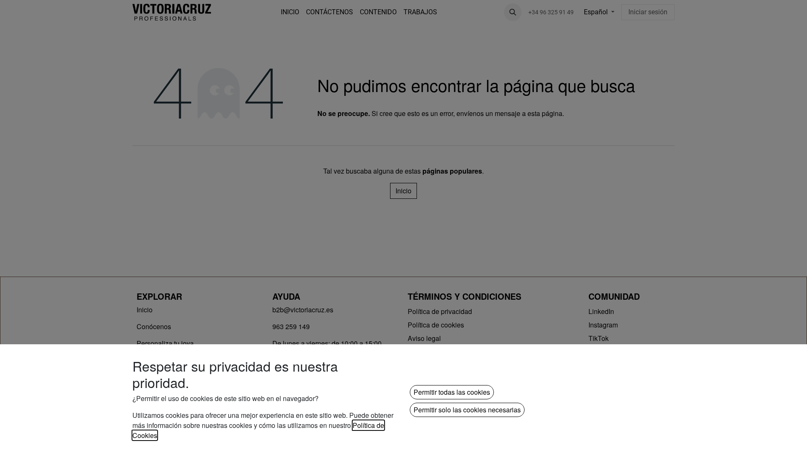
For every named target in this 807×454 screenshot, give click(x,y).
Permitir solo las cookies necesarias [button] (467, 409)
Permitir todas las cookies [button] (452, 392)
